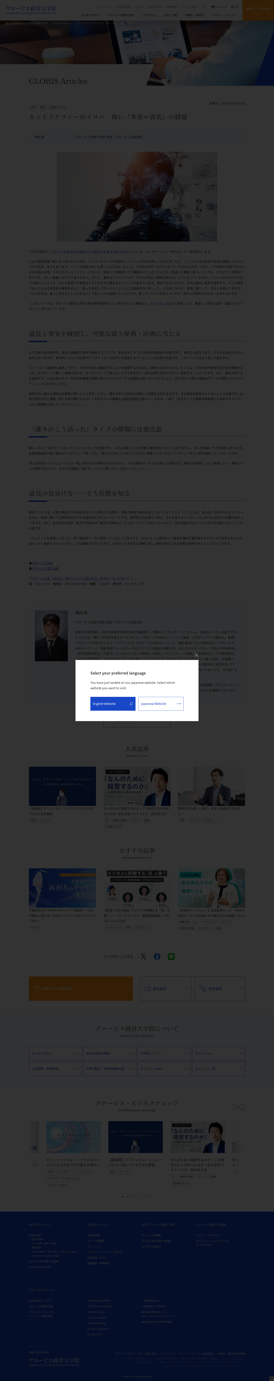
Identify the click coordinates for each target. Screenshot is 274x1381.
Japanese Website (153, 703)
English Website (104, 703)
